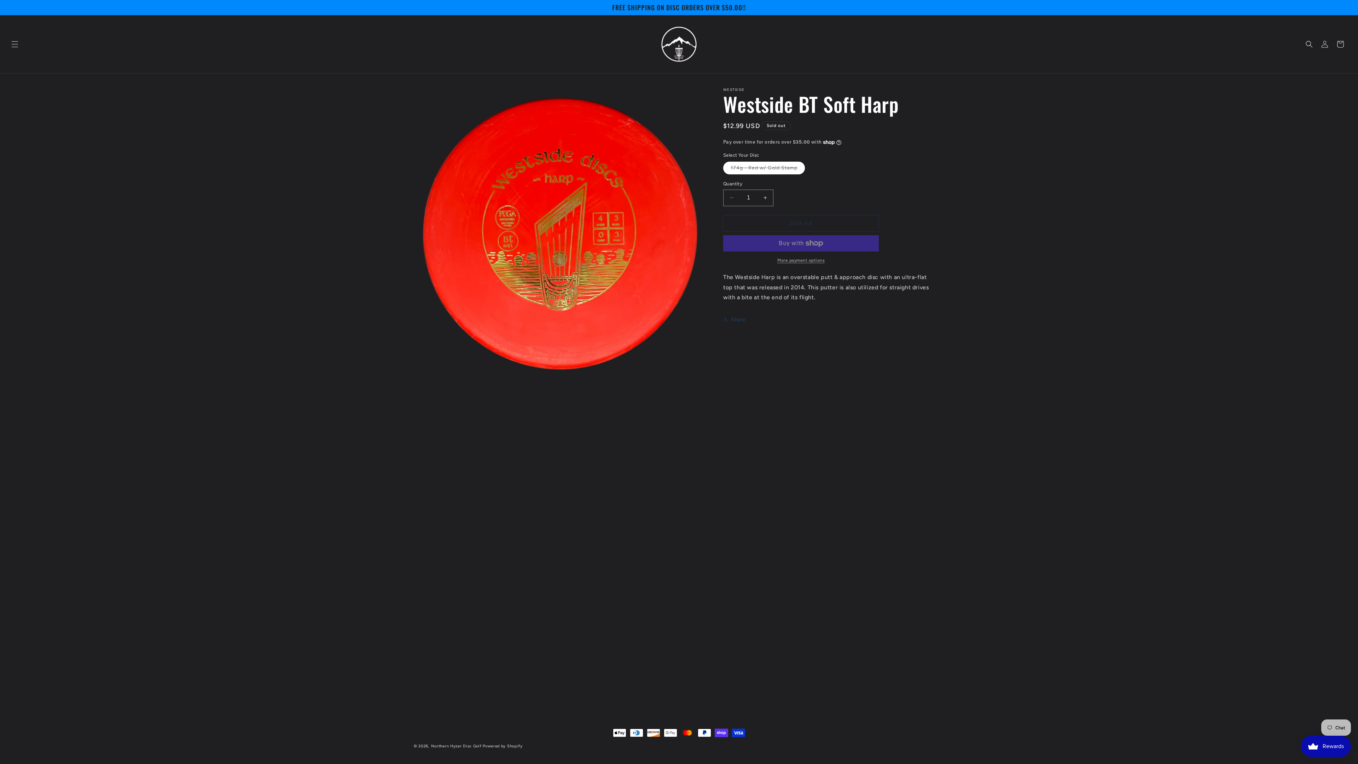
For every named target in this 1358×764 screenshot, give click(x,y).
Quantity (732, 183)
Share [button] (738, 320)
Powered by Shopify (503, 746)
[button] (15, 44)
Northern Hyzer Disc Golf (456, 746)
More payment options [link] (801, 260)
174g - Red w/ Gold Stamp (768, 169)
